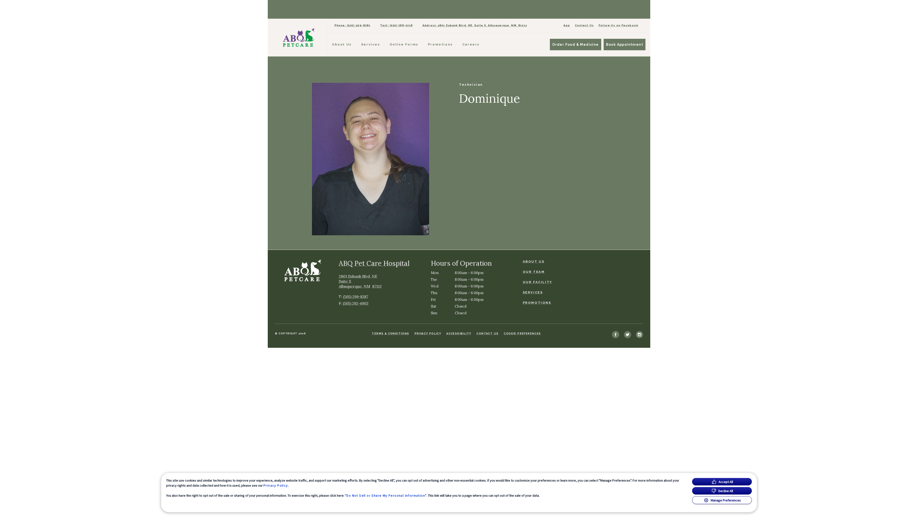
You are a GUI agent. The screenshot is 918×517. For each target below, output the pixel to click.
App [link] (566, 25)
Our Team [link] (534, 272)
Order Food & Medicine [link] (575, 44)
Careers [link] (471, 44)
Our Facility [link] (537, 282)
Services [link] (370, 44)
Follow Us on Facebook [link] (618, 25)
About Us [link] (534, 261)
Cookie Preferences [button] (522, 333)
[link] (298, 37)
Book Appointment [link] (624, 44)
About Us (342, 44)
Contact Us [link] (584, 25)
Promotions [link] (440, 44)
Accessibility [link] (458, 333)
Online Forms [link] (404, 44)
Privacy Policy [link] (428, 333)
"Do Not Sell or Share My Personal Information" (385, 495)
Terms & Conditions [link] (390, 333)
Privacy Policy (275, 485)
